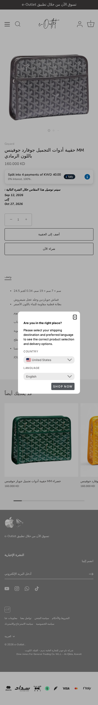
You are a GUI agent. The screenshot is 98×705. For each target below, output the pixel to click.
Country (30, 351)
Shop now (63, 386)
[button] (75, 317)
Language (31, 368)
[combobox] (38, 360)
